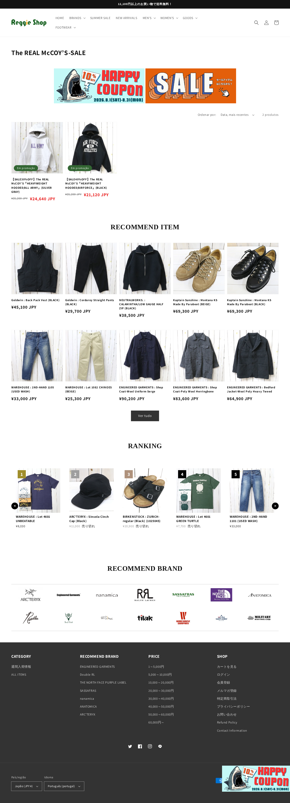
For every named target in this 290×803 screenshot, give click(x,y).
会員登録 (223, 682)
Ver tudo (145, 416)
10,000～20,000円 (161, 682)
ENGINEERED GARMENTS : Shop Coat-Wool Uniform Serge (141, 389)
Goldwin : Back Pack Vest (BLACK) (35, 300)
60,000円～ (156, 722)
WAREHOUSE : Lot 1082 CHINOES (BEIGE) (88, 389)
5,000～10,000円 (160, 674)
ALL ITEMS (18, 674)
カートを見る (227, 667)
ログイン (223, 674)
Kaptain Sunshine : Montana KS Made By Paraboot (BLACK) (249, 302)
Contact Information (232, 730)
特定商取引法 (227, 699)
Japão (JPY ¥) (24, 786)
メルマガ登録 (227, 691)
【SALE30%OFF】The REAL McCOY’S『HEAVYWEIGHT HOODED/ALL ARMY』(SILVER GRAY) (31, 185)
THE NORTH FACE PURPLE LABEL (103, 682)
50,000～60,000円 (161, 714)
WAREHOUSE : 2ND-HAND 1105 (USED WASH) (32, 389)
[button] (77, 18)
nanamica (87, 699)
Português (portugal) (61, 786)
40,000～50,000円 (161, 706)
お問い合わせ (227, 714)
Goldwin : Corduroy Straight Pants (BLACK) (89, 302)
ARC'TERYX (87, 714)
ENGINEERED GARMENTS (97, 667)
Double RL (87, 674)
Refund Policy (227, 722)
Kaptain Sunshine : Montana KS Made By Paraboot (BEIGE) (195, 302)
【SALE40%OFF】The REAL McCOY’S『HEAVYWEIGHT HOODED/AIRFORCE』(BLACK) (86, 183)
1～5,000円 (156, 667)
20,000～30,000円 (161, 691)
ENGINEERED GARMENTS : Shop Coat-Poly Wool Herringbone (195, 389)
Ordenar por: (207, 115)
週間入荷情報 (21, 667)
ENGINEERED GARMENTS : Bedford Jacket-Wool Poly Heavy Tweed (251, 389)
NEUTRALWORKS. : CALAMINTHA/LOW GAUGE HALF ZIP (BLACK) (141, 304)
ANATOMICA (88, 706)
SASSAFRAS (88, 691)
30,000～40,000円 (161, 699)
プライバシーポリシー (233, 706)
